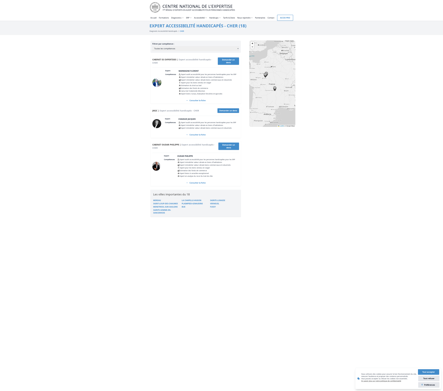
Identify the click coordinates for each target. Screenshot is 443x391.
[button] (265, 75)
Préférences (429, 385)
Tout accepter (428, 372)
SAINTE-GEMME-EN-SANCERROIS (162, 211)
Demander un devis (228, 61)
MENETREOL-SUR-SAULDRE (165, 207)
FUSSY (213, 207)
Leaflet (281, 126)
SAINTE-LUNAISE (217, 200)
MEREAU (157, 200)
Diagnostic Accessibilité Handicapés (163, 31)
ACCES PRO (285, 17)
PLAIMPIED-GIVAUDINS (192, 203)
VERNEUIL (214, 203)
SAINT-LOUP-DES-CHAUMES (165, 203)
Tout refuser (428, 378)
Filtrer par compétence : (163, 44)
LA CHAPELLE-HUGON (191, 200)
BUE (183, 207)
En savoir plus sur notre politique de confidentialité (381, 381)
